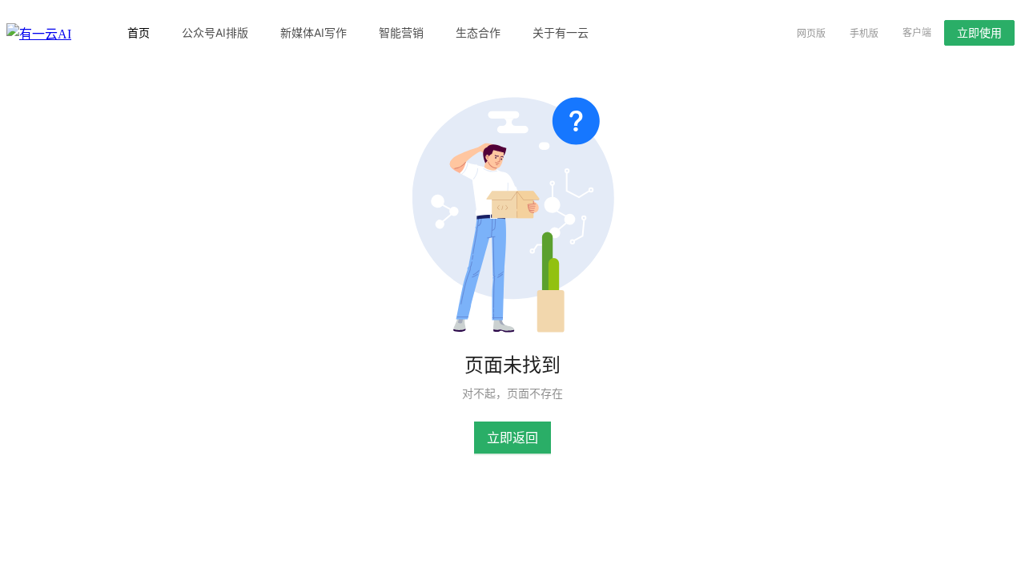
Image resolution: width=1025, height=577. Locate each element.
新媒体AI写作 (313, 32)
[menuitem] (138, 32)
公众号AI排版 (215, 32)
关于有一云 (561, 32)
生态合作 (478, 32)
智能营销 (401, 32)
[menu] (438, 32)
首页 (138, 32)
